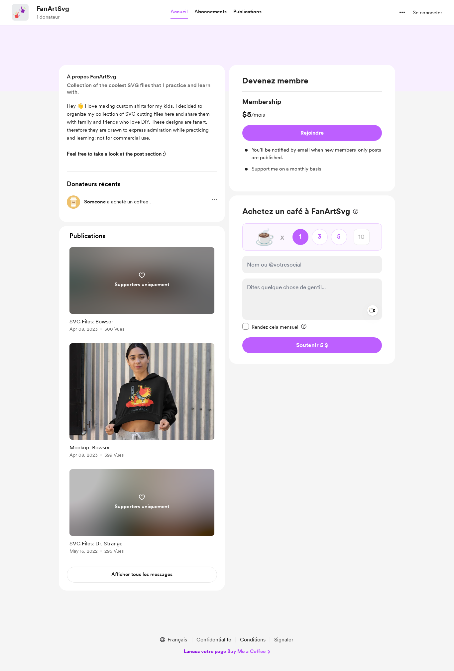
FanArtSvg (53, 9)
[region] (312, 128)
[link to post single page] (142, 291)
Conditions (253, 639)
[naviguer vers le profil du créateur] (20, 12)
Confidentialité (213, 639)
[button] (179, 12)
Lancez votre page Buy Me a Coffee (225, 651)
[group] (312, 135)
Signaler (283, 639)
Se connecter (427, 13)
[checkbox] (270, 326)
